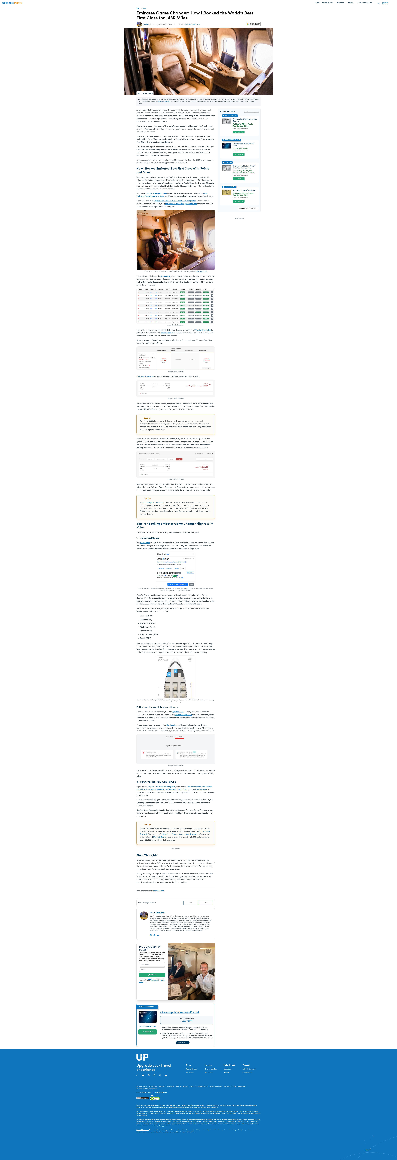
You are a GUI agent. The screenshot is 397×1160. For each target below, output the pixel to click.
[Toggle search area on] (379, 3)
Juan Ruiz (146, 24)
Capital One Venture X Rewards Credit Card (168, 790)
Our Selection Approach (251, 112)
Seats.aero (165, 276)
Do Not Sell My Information (146, 1089)
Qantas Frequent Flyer (157, 194)
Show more (181, 1042)
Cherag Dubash (201, 271)
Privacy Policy (141, 1086)
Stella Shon (196, 24)
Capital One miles (203, 330)
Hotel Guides (229, 1065)
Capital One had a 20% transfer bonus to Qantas (175, 201)
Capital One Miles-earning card (161, 787)
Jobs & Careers (249, 1069)
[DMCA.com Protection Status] (142, 1098)
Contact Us (247, 1073)
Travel (350, 3)
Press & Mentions (215, 1086)
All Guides (153, 1086)
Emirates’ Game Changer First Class (181, 204)
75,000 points (187, 1021)
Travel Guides (211, 1069)
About (226, 1073)
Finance (208, 1065)
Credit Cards (327, 3)
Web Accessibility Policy (185, 1086)
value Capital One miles (153, 503)
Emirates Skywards (144, 377)
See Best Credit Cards (247, 208)
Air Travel (209, 1073)
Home (138, 8)
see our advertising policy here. (238, 1123)
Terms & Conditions (166, 1086)
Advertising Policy (164, 101)
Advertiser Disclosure (385, 3)
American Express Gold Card (244, 190)
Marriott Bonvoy (160, 837)
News (317, 3)
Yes (190, 902)
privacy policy (154, 980)
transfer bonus (167, 333)
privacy (150, 979)
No (206, 902)
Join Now (152, 975)
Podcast (246, 1065)
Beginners (228, 1069)
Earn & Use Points (365, 3)
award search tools (183, 715)
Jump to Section (144, 93)
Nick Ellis (188, 24)
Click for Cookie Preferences (235, 1086)
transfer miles (201, 790)
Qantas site (171, 725)
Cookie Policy (201, 1086)
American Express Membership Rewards (180, 834)
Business (340, 3)
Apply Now (149, 1032)
